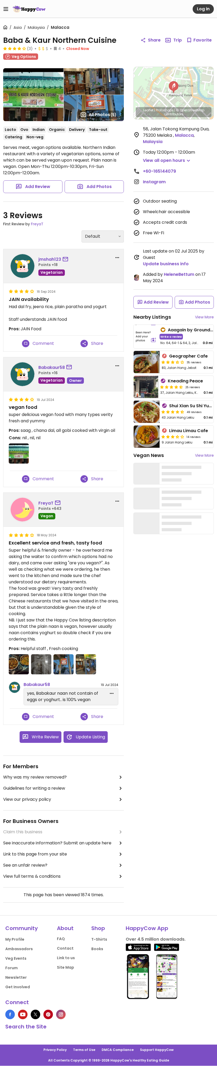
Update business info (166, 264)
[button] (173, 87)
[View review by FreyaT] (22, 509)
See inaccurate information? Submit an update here (57, 843)
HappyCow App (147, 928)
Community (21, 928)
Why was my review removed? (35, 777)
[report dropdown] (117, 257)
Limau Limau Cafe (188, 431)
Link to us (66, 957)
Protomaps (165, 110)
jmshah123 (49, 259)
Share (154, 40)
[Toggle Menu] (6, 9)
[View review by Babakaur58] (22, 374)
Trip (177, 40)
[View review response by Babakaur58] (14, 687)
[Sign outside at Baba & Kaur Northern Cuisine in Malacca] (63, 664)
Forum (11, 968)
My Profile (14, 939)
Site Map (65, 967)
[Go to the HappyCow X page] (35, 1014)
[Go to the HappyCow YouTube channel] (23, 1014)
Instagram (154, 182)
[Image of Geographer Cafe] (147, 362)
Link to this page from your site (35, 854)
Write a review (171, 336)
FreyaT (37, 224)
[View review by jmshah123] (22, 266)
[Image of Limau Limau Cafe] (147, 437)
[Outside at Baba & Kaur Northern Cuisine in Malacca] (86, 664)
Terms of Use (84, 1049)
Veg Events (15, 958)
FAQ (61, 938)
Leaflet (148, 110)
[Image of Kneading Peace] (146, 387)
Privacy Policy (55, 1049)
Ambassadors (19, 948)
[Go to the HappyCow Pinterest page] (48, 1014)
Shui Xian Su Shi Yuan (191, 406)
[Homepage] (29, 9)
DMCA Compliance (118, 1049)
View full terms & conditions (32, 876)
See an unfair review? (25, 865)
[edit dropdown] (111, 693)
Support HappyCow (157, 1049)
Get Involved (17, 987)
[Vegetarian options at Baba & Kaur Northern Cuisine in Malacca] (41, 664)
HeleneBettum (179, 274)
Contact (65, 948)
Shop (98, 928)
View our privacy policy (27, 799)
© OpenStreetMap (190, 110)
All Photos (102, 115)
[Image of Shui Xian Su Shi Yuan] (147, 412)
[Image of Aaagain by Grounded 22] (146, 336)
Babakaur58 (51, 367)
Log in (203, 9)
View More (204, 317)
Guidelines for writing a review (34, 788)
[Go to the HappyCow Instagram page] (61, 1014)
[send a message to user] (66, 259)
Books (97, 948)
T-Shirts (99, 939)
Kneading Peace (185, 381)
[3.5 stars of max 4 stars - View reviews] (173, 362)
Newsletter (16, 977)
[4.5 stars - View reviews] (171, 387)
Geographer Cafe (188, 356)
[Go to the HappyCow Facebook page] (10, 1014)
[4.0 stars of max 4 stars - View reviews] (14, 48)
